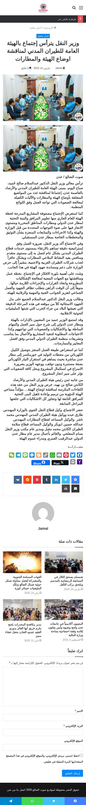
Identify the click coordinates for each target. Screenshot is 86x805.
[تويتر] (66, 480)
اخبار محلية (36, 27)
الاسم (79, 710)
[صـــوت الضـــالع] (43, 8)
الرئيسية (49, 27)
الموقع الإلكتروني (73, 740)
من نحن (11, 789)
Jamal (58, 68)
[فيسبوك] (75, 480)
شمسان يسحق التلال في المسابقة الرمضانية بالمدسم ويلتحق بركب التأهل (66, 580)
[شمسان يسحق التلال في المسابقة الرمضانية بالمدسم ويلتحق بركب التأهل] (64, 562)
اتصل (22, 789)
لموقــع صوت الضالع (43, 789)
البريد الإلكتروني (73, 725)
